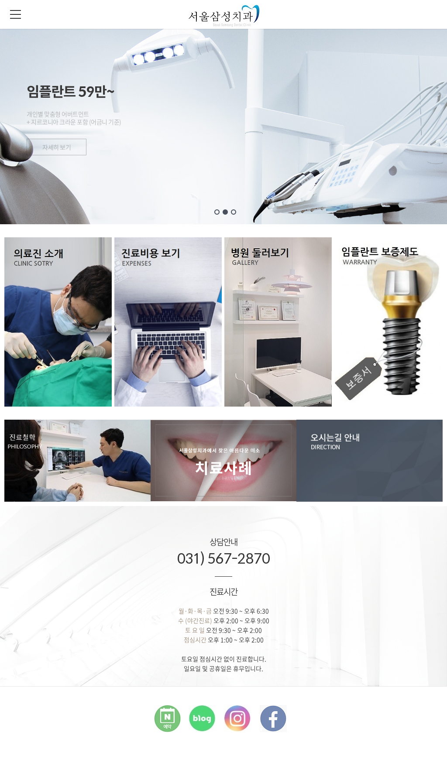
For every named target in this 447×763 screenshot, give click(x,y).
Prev (28, 140)
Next (419, 140)
